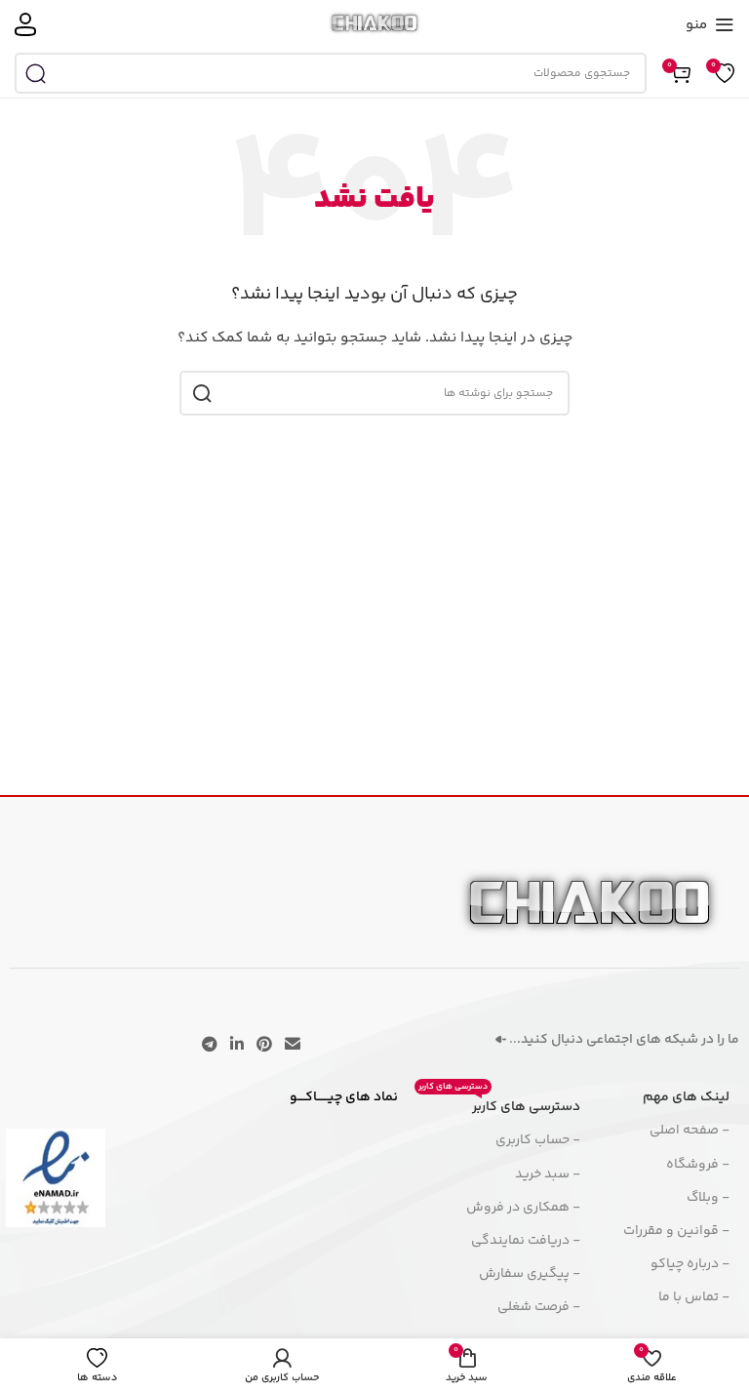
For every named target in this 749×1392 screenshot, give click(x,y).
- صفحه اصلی (689, 1130)
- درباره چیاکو (689, 1264)
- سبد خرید (547, 1174)
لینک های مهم (686, 1097)
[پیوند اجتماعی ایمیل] (293, 1045)
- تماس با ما (693, 1297)
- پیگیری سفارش (529, 1274)
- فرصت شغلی (538, 1307)
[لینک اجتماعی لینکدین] (236, 1045)
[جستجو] (35, 73)
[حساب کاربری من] (25, 24)
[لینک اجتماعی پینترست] (265, 1045)
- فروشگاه (697, 1164)
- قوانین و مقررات (676, 1231)
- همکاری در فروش (523, 1207)
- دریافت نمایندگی (525, 1241)
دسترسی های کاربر (499, 1104)
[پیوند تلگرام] (209, 1045)
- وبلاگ (708, 1198)
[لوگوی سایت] (375, 24)
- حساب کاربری (537, 1140)
